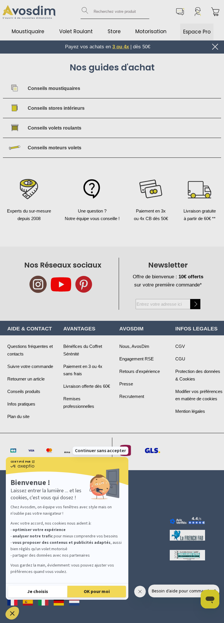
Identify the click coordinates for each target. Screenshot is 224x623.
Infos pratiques (21, 403)
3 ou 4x (120, 46)
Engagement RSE (136, 358)
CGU (180, 358)
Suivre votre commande (30, 366)
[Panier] (215, 11)
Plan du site (18, 416)
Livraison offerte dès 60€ (86, 386)
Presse (126, 383)
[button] (12, 613)
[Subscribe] (195, 304)
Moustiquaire (28, 31)
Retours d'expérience (139, 371)
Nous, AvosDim (134, 346)
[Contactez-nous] (180, 11)
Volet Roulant (76, 31)
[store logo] (29, 12)
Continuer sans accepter (100, 450)
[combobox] (114, 11)
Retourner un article (26, 378)
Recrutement (131, 396)
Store (114, 31)
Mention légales (190, 411)
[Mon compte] (197, 11)
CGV (180, 346)
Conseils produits (23, 391)
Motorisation (151, 31)
